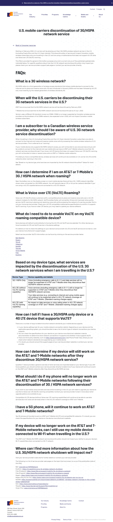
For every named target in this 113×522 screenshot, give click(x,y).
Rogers (18, 240)
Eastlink (19, 255)
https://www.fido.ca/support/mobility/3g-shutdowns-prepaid (47, 473)
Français (99, 9)
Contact (92, 9)
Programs (55, 14)
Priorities (44, 14)
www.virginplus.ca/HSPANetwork (36, 488)
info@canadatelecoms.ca (15, 516)
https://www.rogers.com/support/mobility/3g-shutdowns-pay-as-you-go (57, 477)
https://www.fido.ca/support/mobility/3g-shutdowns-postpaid (48, 471)
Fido (17, 253)
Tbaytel (18, 248)
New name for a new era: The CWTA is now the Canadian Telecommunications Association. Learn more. (56, 3)
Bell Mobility (20, 238)
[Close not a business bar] (112, 3)
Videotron (19, 244)
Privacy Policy (55, 519)
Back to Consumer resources (26, 45)
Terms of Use (67, 519)
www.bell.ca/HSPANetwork (28, 467)
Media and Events (84, 15)
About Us (101, 15)
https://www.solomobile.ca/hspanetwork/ (33, 484)
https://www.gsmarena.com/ (56, 338)
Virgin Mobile (20, 250)
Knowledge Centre (67, 15)
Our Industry (32, 15)
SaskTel (18, 246)
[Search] (104, 9)
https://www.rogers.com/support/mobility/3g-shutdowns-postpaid (44, 475)
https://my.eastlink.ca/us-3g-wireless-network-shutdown (42, 469)
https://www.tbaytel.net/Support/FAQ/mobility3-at (39, 486)
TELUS (18, 242)
